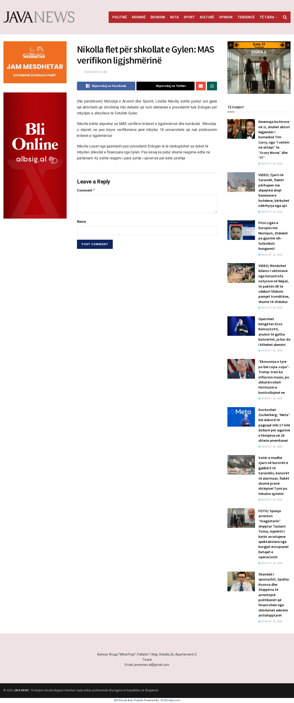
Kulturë (207, 17)
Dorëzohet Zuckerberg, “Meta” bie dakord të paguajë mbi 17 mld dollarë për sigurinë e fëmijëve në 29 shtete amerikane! (274, 425)
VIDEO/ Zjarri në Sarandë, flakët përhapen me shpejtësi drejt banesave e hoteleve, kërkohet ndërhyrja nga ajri (273, 190)
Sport (189, 17)
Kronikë (138, 17)
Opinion (225, 17)
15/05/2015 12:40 (95, 72)
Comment (86, 190)
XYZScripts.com (170, 700)
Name (81, 221)
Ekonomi (157, 17)
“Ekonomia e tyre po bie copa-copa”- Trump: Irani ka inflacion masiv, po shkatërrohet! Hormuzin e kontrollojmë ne (274, 377)
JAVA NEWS (21, 690)
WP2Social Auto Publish (128, 700)
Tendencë (245, 17)
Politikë (119, 17)
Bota (174, 17)
